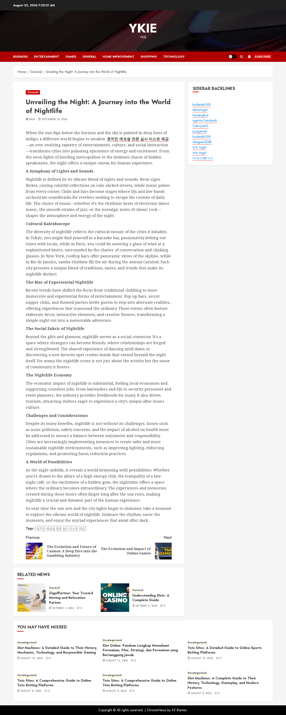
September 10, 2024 (54, 119)
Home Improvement (118, 57)
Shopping (149, 57)
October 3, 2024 (63, 608)
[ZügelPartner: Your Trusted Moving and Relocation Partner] (31, 597)
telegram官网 (202, 142)
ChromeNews (156, 710)
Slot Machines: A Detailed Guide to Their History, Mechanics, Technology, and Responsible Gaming (57, 650)
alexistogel (200, 109)
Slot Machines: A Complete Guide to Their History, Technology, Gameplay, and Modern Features (223, 683)
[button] (241, 57)
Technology (174, 57)
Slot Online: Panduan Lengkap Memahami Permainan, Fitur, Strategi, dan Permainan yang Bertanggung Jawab (140, 650)
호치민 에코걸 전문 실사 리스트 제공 (61, 528)
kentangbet (200, 115)
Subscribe (263, 57)
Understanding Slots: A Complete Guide (150, 597)
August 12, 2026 (117, 660)
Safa (32, 119)
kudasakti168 (202, 104)
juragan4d (200, 131)
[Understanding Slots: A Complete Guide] (115, 597)
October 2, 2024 (146, 606)
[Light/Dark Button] (232, 57)
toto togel (199, 147)
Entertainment (46, 57)
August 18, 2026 (32, 658)
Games (71, 57)
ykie (143, 28)
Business (20, 57)
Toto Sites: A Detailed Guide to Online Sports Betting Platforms (225, 650)
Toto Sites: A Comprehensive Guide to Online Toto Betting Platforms (54, 683)
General (89, 57)
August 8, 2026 (31, 691)
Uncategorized (26, 642)
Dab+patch (200, 125)
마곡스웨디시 (203, 158)
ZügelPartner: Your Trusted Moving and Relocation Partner (71, 598)
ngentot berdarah (205, 120)
